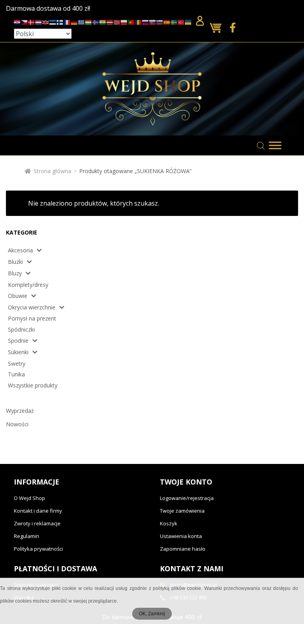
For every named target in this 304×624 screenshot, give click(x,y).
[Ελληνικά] (81, 21)
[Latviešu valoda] (110, 21)
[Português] (131, 21)
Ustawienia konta (181, 536)
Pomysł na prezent (32, 318)
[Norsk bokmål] (117, 21)
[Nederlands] (38, 21)
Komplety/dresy (28, 284)
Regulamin (26, 536)
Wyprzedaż (20, 410)
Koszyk (168, 523)
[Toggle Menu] (275, 145)
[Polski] (124, 21)
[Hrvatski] (17, 21)
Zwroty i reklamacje (37, 523)
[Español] (167, 21)
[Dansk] (31, 21)
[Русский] (145, 21)
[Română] (138, 21)
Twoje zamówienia (182, 510)
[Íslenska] (95, 21)
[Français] (67, 21)
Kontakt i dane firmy (38, 510)
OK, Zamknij (152, 613)
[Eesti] (53, 21)
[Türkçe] (181, 21)
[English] (45, 21)
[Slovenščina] (159, 21)
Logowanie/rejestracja (187, 498)
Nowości (17, 424)
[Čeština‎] (24, 21)
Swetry (16, 363)
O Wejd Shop (29, 498)
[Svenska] (174, 21)
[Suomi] (60, 21)
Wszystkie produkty (32, 385)
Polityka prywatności (38, 548)
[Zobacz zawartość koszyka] (218, 28)
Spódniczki (21, 329)
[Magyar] (88, 21)
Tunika (16, 374)
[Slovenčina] (152, 21)
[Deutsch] (74, 21)
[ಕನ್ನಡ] (102, 21)
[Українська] (188, 21)
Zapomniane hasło (182, 548)
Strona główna (52, 171)
